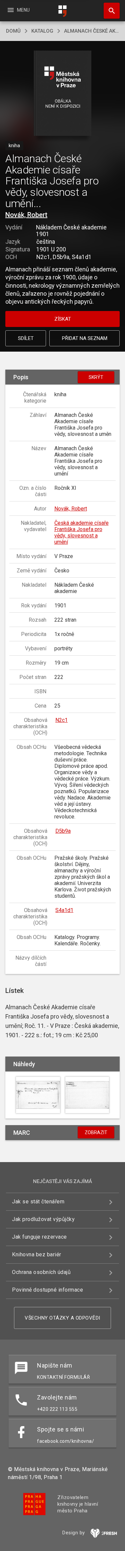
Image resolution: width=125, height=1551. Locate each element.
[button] (62, 93)
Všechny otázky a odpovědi (62, 1318)
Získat (62, 319)
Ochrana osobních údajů (41, 1272)
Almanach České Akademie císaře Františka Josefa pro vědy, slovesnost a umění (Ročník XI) (91, 31)
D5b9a (63, 831)
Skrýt (96, 377)
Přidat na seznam (84, 338)
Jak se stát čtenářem (38, 1201)
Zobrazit (96, 1132)
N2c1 (61, 720)
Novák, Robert (26, 215)
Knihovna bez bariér (36, 1254)
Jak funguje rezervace (39, 1237)
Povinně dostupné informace (47, 1290)
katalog (42, 31)
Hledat (109, 11)
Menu (18, 10)
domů (13, 31)
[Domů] (62, 11)
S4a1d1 (64, 910)
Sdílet (26, 338)
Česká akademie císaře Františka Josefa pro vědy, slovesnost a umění (81, 532)
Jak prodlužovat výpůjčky (43, 1219)
